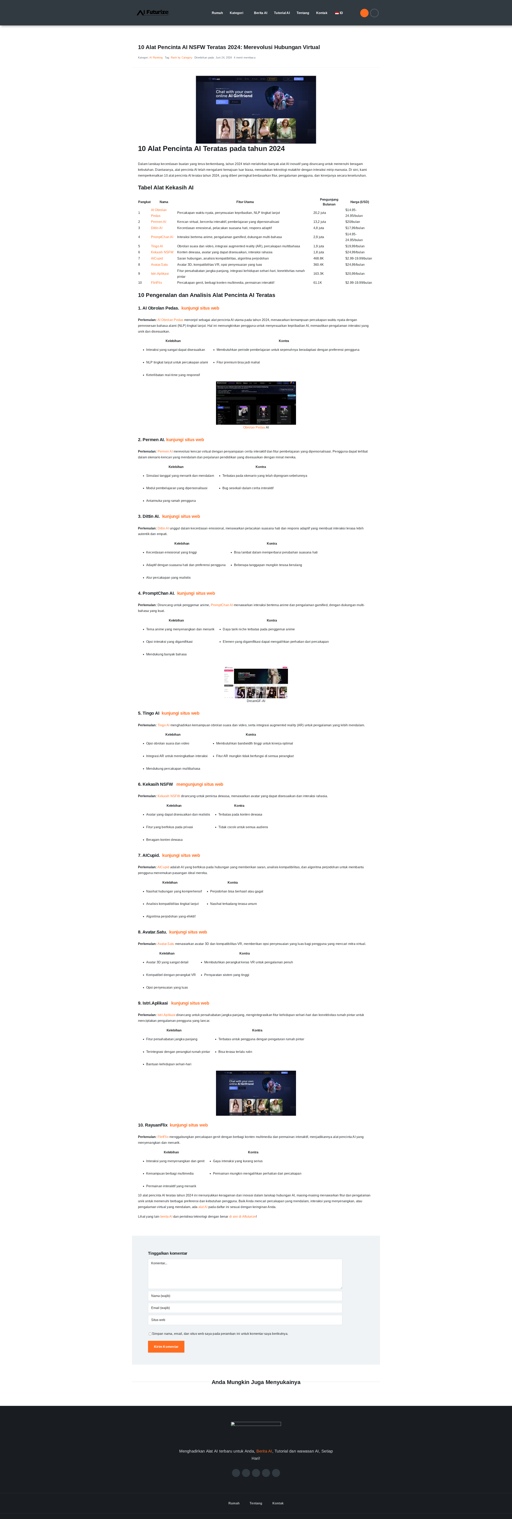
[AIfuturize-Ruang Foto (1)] (153, 6)
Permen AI (158, 221)
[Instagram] (256, 1473)
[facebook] (236, 1473)
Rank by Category (181, 57)
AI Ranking (156, 57)
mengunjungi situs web (199, 784)
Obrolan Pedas (254, 427)
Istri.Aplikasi (160, 273)
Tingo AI (157, 246)
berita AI (166, 1216)
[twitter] (246, 1473)
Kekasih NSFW (162, 252)
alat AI (203, 1207)
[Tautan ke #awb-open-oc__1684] (374, 13)
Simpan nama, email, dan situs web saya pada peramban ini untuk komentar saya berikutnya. (220, 1333)
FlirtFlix (156, 282)
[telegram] (276, 1473)
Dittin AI (156, 228)
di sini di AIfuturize (242, 1216)
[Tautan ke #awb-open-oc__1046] (364, 13)
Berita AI (264, 1451)
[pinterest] (266, 1473)
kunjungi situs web (200, 308)
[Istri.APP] (256, 77)
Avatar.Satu (159, 264)
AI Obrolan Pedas (170, 320)
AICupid (157, 258)
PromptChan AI (162, 237)
